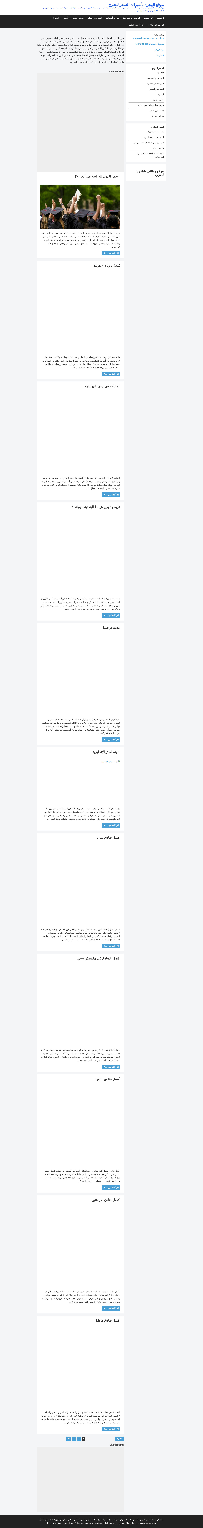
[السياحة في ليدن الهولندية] (80, 434)
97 (69, 1439)
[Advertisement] (80, 89)
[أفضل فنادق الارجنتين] (80, 1248)
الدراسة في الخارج (156, 25)
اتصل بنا (160, 55)
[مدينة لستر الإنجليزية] (80, 782)
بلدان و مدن (78, 18)
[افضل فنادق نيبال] (80, 885)
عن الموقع (148, 18)
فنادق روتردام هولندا (106, 265)
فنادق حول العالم (136, 25)
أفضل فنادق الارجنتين (106, 1199)
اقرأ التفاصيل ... (112, 253)
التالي (120, 1439)
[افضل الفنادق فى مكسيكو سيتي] (80, 1006)
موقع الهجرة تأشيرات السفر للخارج (136, 4)
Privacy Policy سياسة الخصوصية (148, 38)
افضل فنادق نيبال (108, 837)
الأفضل (66, 18)
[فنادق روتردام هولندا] (80, 313)
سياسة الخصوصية (93, 1523)
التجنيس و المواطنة (131, 18)
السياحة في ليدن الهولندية (102, 386)
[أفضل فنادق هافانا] (80, 1368)
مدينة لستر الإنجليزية (106, 751)
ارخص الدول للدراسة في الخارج (98, 176)
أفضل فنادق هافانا (108, 1320)
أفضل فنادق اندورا (108, 1079)
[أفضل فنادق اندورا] (80, 1127)
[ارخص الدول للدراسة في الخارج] (80, 207)
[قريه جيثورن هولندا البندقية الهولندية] (80, 555)
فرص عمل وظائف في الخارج (151, 105)
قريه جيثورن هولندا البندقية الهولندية (96, 506)
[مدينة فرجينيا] (80, 676)
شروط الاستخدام (75, 1523)
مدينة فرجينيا (111, 627)
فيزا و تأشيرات (112, 18)
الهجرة (56, 18)
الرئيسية (160, 18)
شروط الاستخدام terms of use (150, 44)
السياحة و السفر (95, 18)
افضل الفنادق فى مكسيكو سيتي (98, 958)
